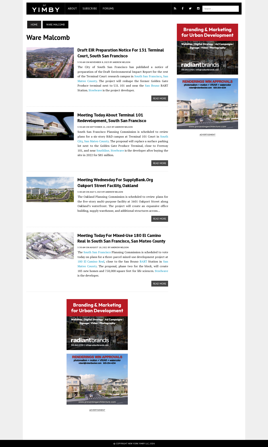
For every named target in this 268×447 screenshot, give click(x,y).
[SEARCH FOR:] (220, 8)
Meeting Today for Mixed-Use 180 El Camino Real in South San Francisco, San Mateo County (121, 238)
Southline (102, 150)
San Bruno (152, 86)
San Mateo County (96, 141)
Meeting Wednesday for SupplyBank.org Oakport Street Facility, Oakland (115, 182)
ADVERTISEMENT (97, 410)
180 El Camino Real (90, 261)
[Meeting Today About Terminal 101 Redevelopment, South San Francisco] (50, 138)
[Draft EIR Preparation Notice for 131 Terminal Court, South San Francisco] (50, 76)
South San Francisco (148, 76)
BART (143, 261)
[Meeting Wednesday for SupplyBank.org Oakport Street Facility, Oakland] (50, 200)
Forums (108, 8)
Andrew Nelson (121, 62)
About (72, 8)
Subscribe (90, 8)
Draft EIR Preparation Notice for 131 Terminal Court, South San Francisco (120, 52)
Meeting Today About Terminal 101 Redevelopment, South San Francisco (111, 117)
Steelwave (95, 90)
